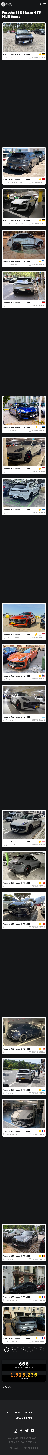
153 (40, 1349)
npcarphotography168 (14, 223)
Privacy (15, 1448)
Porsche (6, 54)
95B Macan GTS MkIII (20, 54)
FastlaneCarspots (12, 638)
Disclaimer (30, 1448)
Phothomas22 (11, 720)
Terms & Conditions (22, 1442)
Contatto (30, 1412)
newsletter (24, 1418)
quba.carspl (10, 845)
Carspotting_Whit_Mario (15, 182)
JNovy (8, 679)
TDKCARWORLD (12, 1134)
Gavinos (9, 306)
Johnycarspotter (12, 472)
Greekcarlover (11, 265)
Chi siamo (13, 1412)
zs (6, 886)
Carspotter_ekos (12, 431)
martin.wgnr (10, 57)
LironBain (9, 513)
